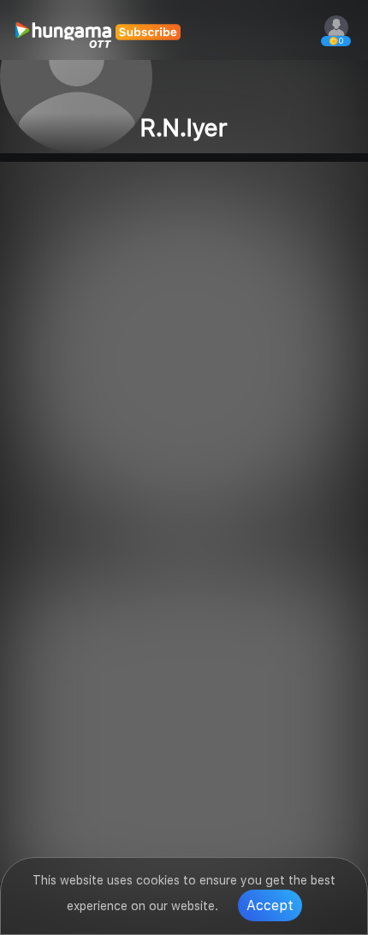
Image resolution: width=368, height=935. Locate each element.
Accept (270, 905)
